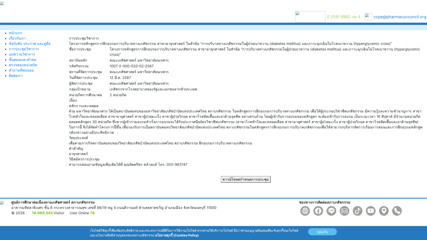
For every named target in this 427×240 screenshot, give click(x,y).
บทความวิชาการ (22, 54)
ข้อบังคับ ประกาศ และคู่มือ (30, 43)
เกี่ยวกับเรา (17, 38)
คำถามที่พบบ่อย (21, 70)
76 (92, 213)
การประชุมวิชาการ (24, 49)
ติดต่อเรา (16, 75)
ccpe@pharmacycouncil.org (400, 16)
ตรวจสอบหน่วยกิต (23, 65)
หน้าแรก (15, 33)
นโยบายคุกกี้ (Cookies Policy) (177, 235)
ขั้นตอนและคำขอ (22, 59)
